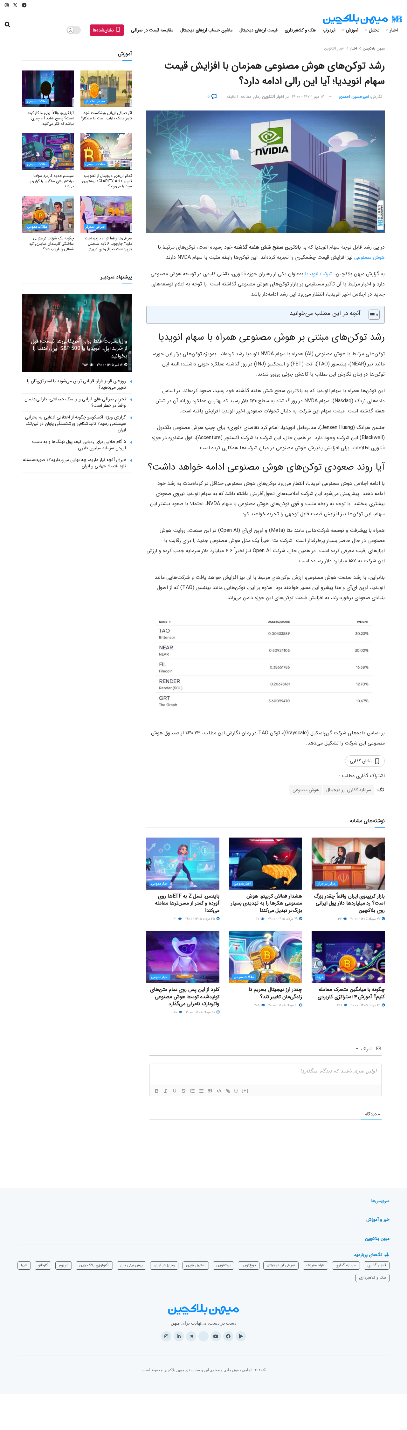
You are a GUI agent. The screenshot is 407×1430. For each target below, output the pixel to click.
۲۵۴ (85, 365)
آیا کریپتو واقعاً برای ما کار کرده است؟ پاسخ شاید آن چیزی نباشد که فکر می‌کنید (50, 118)
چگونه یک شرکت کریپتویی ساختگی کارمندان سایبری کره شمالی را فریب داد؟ (51, 243)
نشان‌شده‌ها (104, 30)
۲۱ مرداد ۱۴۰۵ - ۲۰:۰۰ (283, 1005)
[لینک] (228, 1091)
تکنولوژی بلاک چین (94, 1265)
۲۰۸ (257, 1005)
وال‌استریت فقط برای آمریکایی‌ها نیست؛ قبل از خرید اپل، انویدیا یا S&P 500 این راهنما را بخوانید (79, 349)
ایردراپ (329, 30)
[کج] (165, 1091)
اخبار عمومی (242, 883)
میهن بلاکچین (374, 48)
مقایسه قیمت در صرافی (152, 30)
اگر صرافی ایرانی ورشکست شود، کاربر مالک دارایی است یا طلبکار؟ (106, 115)
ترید (320, 977)
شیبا (24, 1265)
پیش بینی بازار (131, 1265)
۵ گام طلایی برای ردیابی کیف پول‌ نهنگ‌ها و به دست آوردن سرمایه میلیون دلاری (79, 444)
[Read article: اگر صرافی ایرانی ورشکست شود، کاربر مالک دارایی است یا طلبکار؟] (106, 88)
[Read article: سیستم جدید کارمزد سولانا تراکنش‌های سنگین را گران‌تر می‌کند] (48, 151)
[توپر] (156, 1091)
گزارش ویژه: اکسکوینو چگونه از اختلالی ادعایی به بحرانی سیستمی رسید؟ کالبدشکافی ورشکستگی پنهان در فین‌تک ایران (75, 423)
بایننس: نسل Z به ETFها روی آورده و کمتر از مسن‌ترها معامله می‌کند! (187, 903)
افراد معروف (315, 1265)
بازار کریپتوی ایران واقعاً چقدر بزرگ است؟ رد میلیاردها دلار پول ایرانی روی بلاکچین (349, 903)
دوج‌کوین (248, 1265)
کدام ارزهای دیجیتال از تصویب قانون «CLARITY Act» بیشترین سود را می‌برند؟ (107, 181)
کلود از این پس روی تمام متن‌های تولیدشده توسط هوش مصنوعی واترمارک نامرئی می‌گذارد (184, 997)
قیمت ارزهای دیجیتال (258, 30)
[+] (245, 1090)
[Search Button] (7, 25)
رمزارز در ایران (326, 883)
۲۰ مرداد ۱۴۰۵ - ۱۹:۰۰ (201, 1012)
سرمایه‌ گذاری (345, 1265)
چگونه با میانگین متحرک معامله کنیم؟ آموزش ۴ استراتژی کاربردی (351, 993)
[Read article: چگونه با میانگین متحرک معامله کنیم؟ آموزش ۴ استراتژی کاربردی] (348, 957)
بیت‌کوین (223, 1265)
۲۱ (175, 919)
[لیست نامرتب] (201, 1091)
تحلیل (374, 30)
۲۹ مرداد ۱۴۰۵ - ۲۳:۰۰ (283, 919)
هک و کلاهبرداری (300, 30)
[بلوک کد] (219, 1091)
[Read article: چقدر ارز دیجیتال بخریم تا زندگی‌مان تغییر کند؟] (265, 957)
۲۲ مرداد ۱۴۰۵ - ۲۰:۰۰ (366, 1005)
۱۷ (258, 919)
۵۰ (175, 1012)
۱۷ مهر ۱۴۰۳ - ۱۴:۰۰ (308, 96)
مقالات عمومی (244, 977)
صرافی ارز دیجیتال (281, 1265)
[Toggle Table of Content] (371, 314)
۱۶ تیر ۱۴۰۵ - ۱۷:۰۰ (110, 365)
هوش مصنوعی (369, 257)
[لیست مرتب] (192, 1091)
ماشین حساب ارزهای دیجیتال (206, 30)
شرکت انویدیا (319, 274)
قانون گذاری (376, 1265)
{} (236, 1090)
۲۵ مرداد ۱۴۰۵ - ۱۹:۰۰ (200, 919)
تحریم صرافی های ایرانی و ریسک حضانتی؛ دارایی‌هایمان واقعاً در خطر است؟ (75, 402)
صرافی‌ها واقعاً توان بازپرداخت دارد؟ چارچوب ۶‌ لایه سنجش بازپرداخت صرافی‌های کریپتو (108, 243)
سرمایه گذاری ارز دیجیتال (348, 789)
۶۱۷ (340, 1005)
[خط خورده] (183, 1091)
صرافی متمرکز (95, 101)
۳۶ (340, 919)
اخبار (394, 30)
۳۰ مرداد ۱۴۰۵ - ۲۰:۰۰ (365, 919)
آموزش (352, 30)
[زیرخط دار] (174, 1091)
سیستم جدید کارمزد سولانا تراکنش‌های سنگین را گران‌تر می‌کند (52, 181)
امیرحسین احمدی (354, 96)
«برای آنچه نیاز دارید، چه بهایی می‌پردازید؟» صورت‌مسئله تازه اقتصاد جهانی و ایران (74, 463)
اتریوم (63, 1265)
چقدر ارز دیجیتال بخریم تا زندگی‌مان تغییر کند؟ (275, 993)
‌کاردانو (43, 1265)
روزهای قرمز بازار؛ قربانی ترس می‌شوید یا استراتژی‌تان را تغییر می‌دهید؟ (76, 384)
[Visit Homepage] (362, 19)
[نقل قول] (210, 1091)
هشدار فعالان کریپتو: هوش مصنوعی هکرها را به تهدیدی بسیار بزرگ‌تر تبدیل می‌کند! (266, 903)
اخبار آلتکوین (334, 48)
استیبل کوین (195, 1265)
